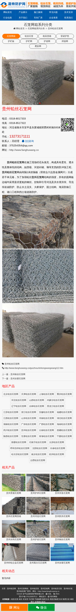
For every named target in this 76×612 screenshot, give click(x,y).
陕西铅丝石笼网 (10, 436)
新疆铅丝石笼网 (18, 442)
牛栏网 (31, 599)
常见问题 (53, 12)
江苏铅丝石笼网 (10, 412)
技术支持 (68, 12)
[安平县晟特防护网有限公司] (38, 4)
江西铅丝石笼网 (10, 418)
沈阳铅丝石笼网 (39, 448)
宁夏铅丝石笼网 (64, 436)
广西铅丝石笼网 (46, 424)
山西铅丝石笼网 (36, 400)
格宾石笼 (14, 599)
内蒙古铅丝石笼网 (55, 400)
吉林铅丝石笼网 (36, 406)
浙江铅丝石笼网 (28, 412)
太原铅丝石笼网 (56, 442)
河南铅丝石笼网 (46, 418)
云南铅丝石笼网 (46, 430)
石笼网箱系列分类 (36, 28)
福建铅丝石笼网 (64, 412)
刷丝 (20, 599)
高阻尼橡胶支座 (56, 599)
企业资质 (53, 17)
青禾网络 (53, 596)
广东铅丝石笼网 (28, 424)
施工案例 (38, 12)
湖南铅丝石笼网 (10, 424)
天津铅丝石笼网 (28, 394)
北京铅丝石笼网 (10, 394)
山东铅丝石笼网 (28, 418)
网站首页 (7, 12)
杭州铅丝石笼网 (56, 454)
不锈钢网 (38, 599)
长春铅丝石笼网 (57, 448)
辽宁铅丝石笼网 (18, 406)
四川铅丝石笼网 (10, 430)
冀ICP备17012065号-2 (28, 596)
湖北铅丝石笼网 (64, 418)
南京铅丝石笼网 (38, 454)
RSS (57, 594)
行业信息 (7, 17)
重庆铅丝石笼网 (64, 394)
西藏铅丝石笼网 (64, 430)
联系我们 (68, 17)
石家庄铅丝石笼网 (37, 442)
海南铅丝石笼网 (64, 424)
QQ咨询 (29, 141)
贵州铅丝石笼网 (12, 364)
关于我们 (23, 17)
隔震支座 (45, 599)
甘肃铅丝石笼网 (28, 436)
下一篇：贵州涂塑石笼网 (13, 378)
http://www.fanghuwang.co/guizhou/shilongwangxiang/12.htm (34, 368)
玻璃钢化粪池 (40, 602)
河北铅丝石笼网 (18, 400)
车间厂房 (38, 17)
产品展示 (23, 12)
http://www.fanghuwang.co (24, 149)
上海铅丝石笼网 (46, 394)
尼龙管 (25, 599)
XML (49, 594)
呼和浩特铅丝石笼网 (19, 448)
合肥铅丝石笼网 (37, 460)
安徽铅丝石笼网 (46, 412)
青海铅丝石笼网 (46, 436)
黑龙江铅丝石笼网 (55, 406)
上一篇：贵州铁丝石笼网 (13, 374)
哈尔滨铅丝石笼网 (19, 454)
